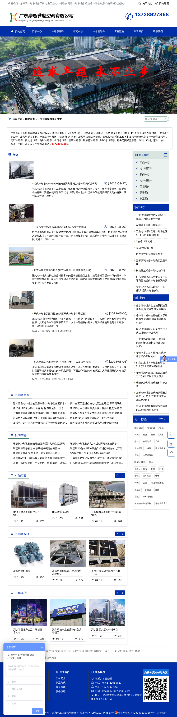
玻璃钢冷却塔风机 (142, 503)
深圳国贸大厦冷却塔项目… (105, 629)
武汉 (131, 651)
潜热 (68, 331)
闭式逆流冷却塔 (60, 511)
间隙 (136, 434)
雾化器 (148, 489)
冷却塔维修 (148, 455)
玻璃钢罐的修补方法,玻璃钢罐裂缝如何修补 (36, 448)
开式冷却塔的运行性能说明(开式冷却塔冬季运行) (60, 313)
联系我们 (158, 31)
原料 (136, 455)
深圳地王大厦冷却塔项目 (149, 225)
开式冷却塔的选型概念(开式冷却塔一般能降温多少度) (62, 270)
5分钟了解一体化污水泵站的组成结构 (90, 453)
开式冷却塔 (45, 331)
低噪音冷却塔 (140, 469)
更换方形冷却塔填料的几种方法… (105, 572)
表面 (145, 482)
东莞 (57, 651)
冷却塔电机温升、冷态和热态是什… (66, 572)
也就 (161, 427)
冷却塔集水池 (157, 482)
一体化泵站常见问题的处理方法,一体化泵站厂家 (96, 457)
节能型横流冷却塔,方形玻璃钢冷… (106, 513)
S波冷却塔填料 (144, 241)
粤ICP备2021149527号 (101, 712)
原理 (54, 379)
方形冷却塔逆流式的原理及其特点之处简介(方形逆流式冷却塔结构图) (151, 396)
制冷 (54, 331)
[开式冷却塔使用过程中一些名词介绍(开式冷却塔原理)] (21, 347)
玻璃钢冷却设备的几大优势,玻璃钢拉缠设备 (93, 443)
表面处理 (147, 441)
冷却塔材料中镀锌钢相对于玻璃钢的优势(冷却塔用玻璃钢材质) (151, 319)
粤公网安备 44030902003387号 (136, 712)
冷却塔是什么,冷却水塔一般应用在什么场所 (36, 453)
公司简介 (61, 678)
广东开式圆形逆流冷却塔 (149, 254)
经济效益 (151, 427)
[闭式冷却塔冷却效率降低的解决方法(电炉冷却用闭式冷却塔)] (21, 169)
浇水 (161, 434)
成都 (137, 651)
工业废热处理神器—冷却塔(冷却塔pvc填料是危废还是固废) (150, 342)
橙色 (145, 434)
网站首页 (20, 31)
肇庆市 (118, 651)
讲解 (149, 448)
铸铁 (157, 476)
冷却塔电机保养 (21, 570)
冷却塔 (61, 331)
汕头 (69, 651)
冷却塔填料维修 (47, 657)
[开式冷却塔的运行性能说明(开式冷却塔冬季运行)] (21, 299)
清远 (63, 651)
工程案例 (119, 31)
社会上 (152, 462)
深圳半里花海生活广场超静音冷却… (27, 631)
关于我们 (147, 3)
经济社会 (138, 427)
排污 (136, 441)
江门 (110, 651)
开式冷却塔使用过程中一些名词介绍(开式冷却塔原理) (62, 361)
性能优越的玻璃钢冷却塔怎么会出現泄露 (92, 417)
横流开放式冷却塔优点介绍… (26, 513)
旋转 (153, 434)
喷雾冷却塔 (139, 462)
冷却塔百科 (58, 31)
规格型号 (138, 448)
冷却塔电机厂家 (144, 247)
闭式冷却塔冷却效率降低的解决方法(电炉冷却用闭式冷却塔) (66, 183)
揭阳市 (97, 651)
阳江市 (89, 651)
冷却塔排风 (160, 448)
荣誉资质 (61, 686)
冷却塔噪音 (160, 503)
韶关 (75, 651)
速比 (157, 489)
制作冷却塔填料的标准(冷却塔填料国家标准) (94, 422)
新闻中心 (78, 31)
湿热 (136, 496)
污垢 (136, 482)
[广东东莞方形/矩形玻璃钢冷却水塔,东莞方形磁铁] (21, 212)
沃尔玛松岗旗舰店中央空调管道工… (66, 631)
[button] (122, 475)
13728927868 (171, 435)
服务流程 (61, 691)
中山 (51, 651)
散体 (161, 469)
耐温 (136, 476)
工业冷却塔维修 (42, 17)
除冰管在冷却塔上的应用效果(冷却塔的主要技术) (39, 403)
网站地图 (164, 3)
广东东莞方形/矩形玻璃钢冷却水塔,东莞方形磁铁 (60, 226)
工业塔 (137, 489)
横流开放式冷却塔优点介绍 (150, 270)
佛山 (45, 651)
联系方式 (61, 682)
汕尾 (125, 651)
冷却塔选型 (148, 496)
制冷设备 (62, 379)
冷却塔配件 (99, 31)
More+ (163, 418)
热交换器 (147, 476)
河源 (81, 651)
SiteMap (161, 712)
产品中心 (37, 31)
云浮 (104, 651)
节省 (157, 441)
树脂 (153, 469)
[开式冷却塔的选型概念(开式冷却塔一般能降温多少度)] (21, 256)
